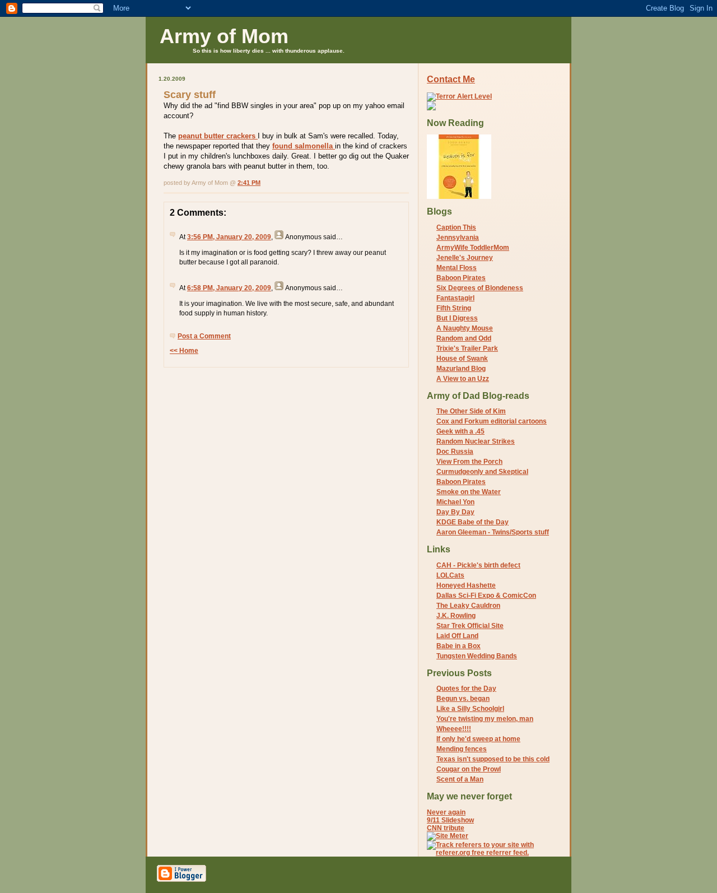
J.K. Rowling (456, 616)
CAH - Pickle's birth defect (478, 565)
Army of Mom (224, 36)
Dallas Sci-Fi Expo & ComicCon (486, 595)
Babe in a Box (458, 646)
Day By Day (455, 512)
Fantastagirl (455, 298)
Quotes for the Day (466, 688)
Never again (446, 812)
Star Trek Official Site (470, 626)
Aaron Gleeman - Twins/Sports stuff (492, 532)
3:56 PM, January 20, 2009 (229, 237)
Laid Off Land (457, 636)
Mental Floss (456, 268)
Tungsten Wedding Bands (476, 656)
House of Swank (462, 358)
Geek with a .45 (460, 431)
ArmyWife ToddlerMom (472, 248)
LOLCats (450, 575)
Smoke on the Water (468, 492)
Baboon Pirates (461, 278)
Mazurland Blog (461, 369)
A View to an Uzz (462, 379)
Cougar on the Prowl (468, 769)
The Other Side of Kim (471, 411)
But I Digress (457, 318)
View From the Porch (469, 462)
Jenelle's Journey (464, 258)
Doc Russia (454, 451)
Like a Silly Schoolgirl (470, 709)
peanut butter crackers (218, 136)
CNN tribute (445, 828)
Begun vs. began (463, 699)
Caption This (456, 227)
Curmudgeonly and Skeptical (482, 472)
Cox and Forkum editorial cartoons (491, 421)
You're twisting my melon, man (484, 719)
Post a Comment (204, 336)
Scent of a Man (459, 779)
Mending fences (461, 749)
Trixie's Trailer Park (467, 348)
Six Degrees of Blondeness (479, 288)
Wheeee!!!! (453, 729)
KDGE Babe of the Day (472, 522)
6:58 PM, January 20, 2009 (229, 288)
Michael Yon (455, 502)
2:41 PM (249, 182)
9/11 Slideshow (450, 820)
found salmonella (303, 146)
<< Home (184, 351)
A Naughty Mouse (464, 328)
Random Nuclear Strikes (475, 441)
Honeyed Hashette (466, 585)
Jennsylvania (457, 237)
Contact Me (451, 79)
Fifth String (453, 308)
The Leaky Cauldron (468, 606)
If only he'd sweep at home (478, 739)
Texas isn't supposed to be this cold (493, 759)
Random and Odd (463, 338)
